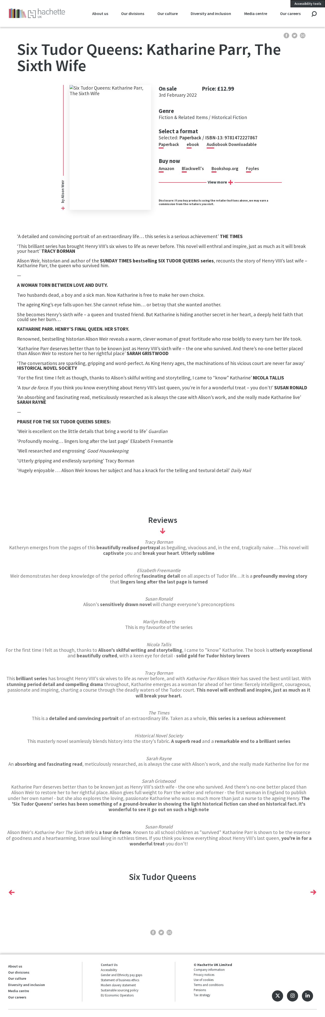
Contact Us (109, 965)
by (62, 200)
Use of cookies (204, 980)
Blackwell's (193, 168)
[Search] (314, 14)
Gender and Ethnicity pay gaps (121, 975)
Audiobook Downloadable (232, 144)
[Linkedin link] (307, 996)
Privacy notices (204, 975)
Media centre (255, 13)
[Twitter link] (277, 996)
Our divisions (132, 13)
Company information (209, 970)
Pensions (200, 990)
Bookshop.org (225, 168)
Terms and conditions (208, 985)
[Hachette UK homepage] (37, 13)
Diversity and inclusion (211, 13)
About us (100, 13)
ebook (193, 144)
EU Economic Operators (117, 995)
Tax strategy (202, 995)
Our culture (167, 13)
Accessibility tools (308, 4)
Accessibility (109, 970)
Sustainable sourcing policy (119, 990)
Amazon (166, 168)
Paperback (169, 144)
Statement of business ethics (120, 980)
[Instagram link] (292, 996)
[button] (11, 892)
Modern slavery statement (118, 985)
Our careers (290, 13)
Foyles (252, 168)
